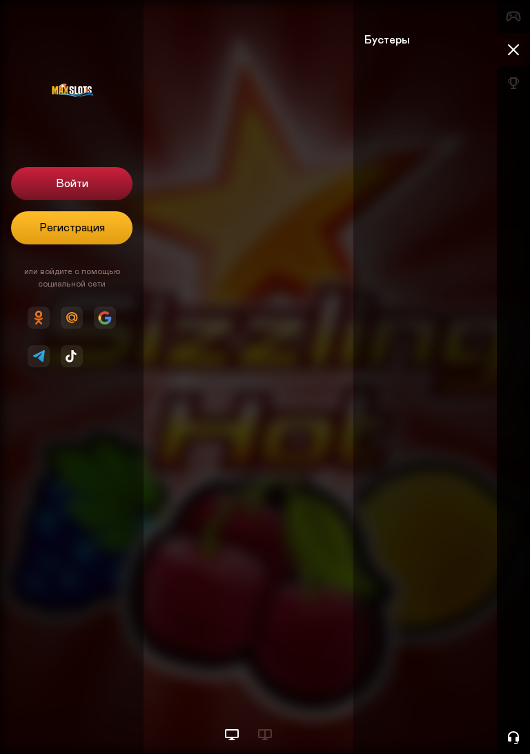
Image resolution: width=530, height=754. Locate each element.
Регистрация (72, 227)
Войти (72, 183)
